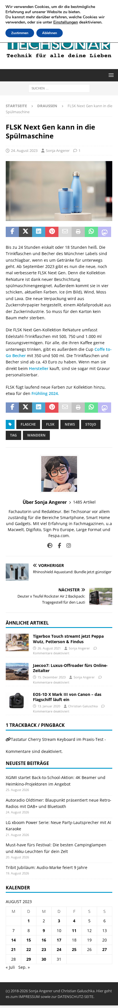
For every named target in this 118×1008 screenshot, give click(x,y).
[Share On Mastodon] (104, 232)
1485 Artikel (84, 502)
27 (104, 949)
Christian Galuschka (83, 706)
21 (13, 949)
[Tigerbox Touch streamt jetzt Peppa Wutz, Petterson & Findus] (17, 642)
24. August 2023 (24, 150)
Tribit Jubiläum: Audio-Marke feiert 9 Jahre (46, 867)
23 (44, 949)
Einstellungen (65, 22)
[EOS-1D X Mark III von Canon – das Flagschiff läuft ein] (17, 700)
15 (28, 940)
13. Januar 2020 (49, 706)
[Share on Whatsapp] (91, 232)
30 (44, 959)
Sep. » (24, 967)
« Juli (10, 967)
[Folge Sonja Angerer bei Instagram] (66, 545)
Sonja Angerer (58, 150)
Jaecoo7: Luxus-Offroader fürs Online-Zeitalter (70, 668)
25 (74, 949)
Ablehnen (49, 33)
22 (28, 949)
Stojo (90, 424)
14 (13, 940)
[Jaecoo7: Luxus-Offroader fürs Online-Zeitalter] (17, 671)
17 (59, 940)
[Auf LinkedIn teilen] (38, 232)
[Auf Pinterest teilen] (51, 232)
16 (44, 940)
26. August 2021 (49, 648)
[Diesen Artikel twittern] (25, 232)
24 (59, 949)
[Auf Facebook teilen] (12, 232)
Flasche (28, 424)
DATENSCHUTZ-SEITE (75, 996)
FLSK (50, 424)
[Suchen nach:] (59, 88)
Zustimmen (19, 33)
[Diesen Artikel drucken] (78, 232)
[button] (110, 75)
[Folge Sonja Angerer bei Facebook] (57, 545)
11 (74, 930)
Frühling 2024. (46, 393)
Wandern (36, 435)
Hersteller (38, 368)
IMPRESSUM (29, 996)
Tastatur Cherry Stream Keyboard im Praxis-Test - (58, 739)
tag (13, 435)
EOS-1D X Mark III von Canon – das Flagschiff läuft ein (67, 697)
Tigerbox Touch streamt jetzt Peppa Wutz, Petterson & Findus (68, 638)
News (70, 424)
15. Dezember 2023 (52, 677)
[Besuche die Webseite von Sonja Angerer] (49, 545)
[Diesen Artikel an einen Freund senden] (65, 232)
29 (28, 959)
